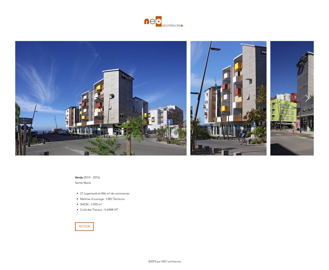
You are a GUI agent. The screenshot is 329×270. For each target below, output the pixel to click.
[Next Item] (307, 98)
